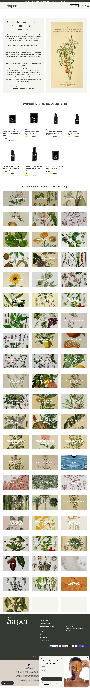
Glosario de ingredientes (71, 624)
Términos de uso (70, 626)
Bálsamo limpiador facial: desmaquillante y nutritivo (32, 130)
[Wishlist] (82, 6)
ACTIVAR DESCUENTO (52, 679)
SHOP (21, 5)
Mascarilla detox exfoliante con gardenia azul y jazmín (54, 167)
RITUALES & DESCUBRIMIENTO (32, 5)
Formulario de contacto (45, 623)
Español (14, 646)
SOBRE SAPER (45, 5)
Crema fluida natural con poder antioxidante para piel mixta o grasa (33, 168)
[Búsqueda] (80, 6)
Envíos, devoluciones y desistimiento (74, 628)
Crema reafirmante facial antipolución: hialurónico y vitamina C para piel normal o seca (11, 132)
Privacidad (68, 630)
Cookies (68, 633)
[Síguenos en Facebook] (43, 651)
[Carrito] (88, 6)
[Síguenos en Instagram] (47, 651)
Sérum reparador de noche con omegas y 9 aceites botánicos (11, 167)
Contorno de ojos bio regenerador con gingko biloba (77, 130)
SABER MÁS (65, 5)
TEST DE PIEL (74, 5)
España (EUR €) (7, 646)
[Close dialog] (87, 657)
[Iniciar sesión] (85, 6)
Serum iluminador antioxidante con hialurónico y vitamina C (54, 130)
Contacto (68, 635)
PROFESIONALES (55, 5)
